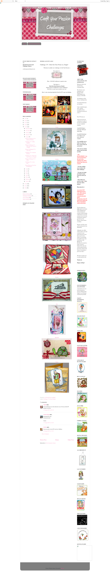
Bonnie (57, 184)
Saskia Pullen (46, 414)
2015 (25, 122)
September (28, 134)
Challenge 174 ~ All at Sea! (30, 162)
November (28, 130)
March (27, 177)
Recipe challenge (26, 194)
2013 (25, 126)
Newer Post (43, 440)
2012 (25, 183)
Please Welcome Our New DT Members (30, 166)
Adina (57, 95)
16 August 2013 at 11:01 (48, 431)
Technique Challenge (27, 195)
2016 (25, 120)
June (27, 171)
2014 (25, 124)
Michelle (57, 337)
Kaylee (57, 277)
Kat (57, 304)
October (27, 132)
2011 (25, 185)
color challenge (26, 197)
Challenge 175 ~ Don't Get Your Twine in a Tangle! (30, 156)
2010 (25, 188)
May (27, 173)
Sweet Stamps (53, 399)
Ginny (57, 362)
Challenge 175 (46, 399)
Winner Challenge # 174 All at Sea (30, 150)
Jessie (57, 127)
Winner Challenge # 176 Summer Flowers (30, 139)
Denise (56, 211)
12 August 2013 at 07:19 (48, 410)
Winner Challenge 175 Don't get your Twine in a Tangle (30, 146)
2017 (25, 118)
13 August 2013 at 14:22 (48, 422)
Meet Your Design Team (34, 43)
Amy (57, 243)
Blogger (62, 568)
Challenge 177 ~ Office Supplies (30, 142)
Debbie (45, 427)
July (27, 169)
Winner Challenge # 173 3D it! (30, 159)
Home (24, 43)
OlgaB (44, 404)
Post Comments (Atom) (51, 443)
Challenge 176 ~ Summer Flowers (30, 153)
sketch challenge (26, 199)
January (27, 181)
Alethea (57, 159)
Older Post (71, 440)
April (27, 175)
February (28, 179)
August (27, 136)
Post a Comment (45, 434)
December (28, 128)
